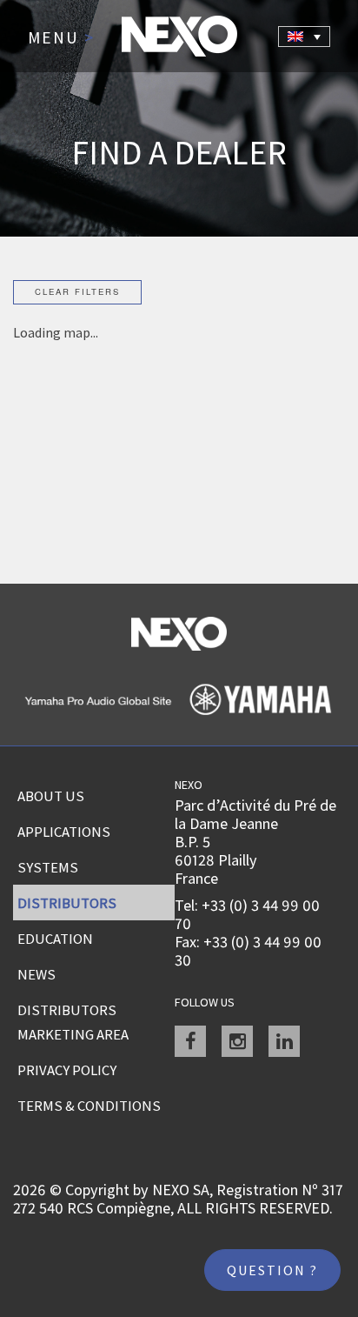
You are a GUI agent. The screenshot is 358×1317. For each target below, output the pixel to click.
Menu (61, 38)
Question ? (272, 1270)
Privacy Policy (66, 1070)
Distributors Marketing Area (73, 1022)
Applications (63, 831)
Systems (47, 867)
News (36, 974)
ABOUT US (50, 796)
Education (55, 938)
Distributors (66, 903)
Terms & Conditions (89, 1105)
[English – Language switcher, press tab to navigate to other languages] (304, 36)
